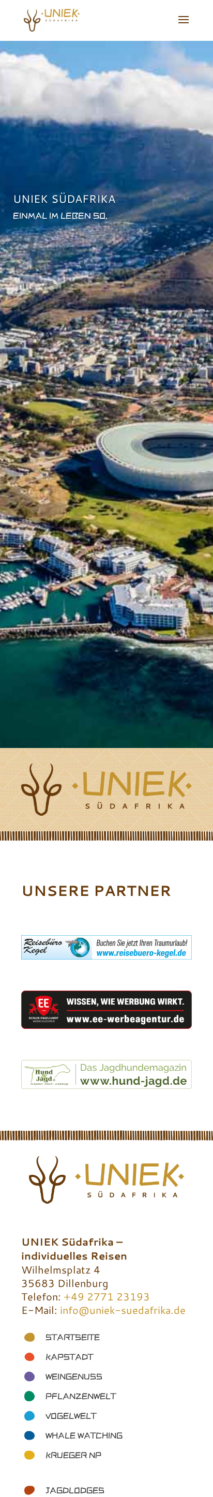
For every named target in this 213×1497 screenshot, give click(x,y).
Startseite (72, 1337)
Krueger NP (73, 1455)
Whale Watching (84, 1435)
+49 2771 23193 (107, 1296)
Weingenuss (73, 1376)
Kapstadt (69, 1357)
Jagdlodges (74, 1490)
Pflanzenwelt (80, 1396)
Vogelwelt (70, 1416)
